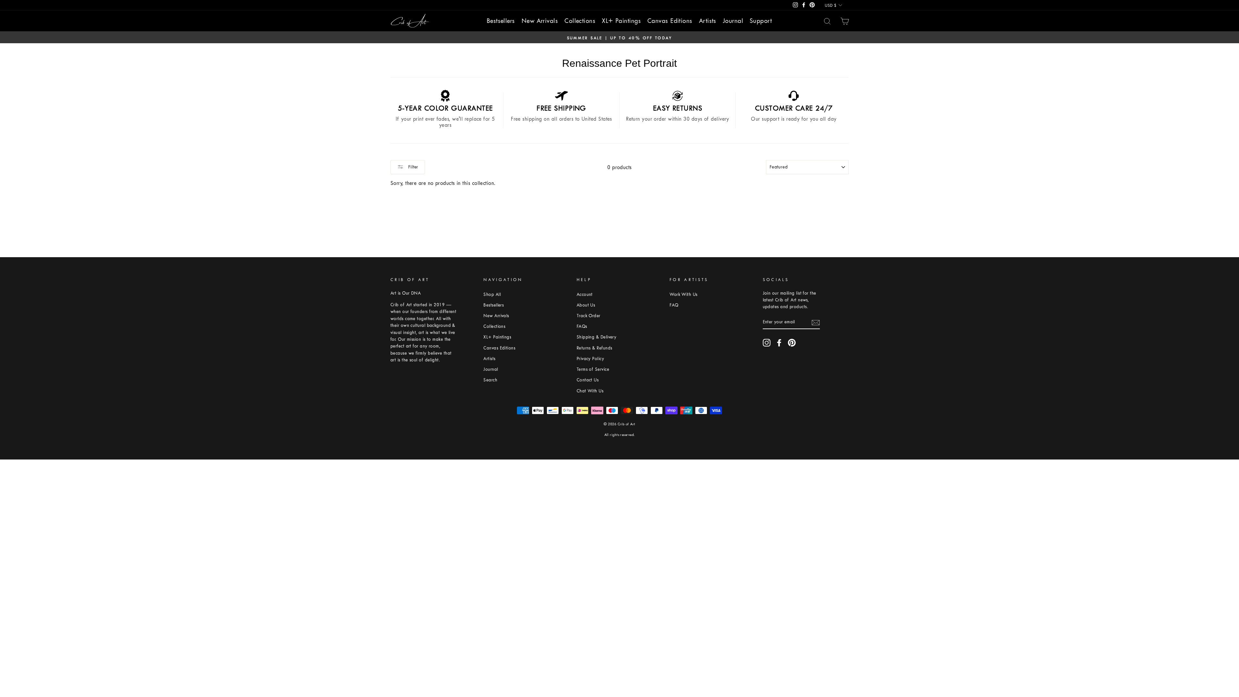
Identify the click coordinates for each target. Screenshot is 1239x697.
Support (761, 21)
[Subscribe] (815, 322)
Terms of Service (593, 369)
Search (490, 380)
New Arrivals (539, 21)
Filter (412, 167)
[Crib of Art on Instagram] (767, 343)
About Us (586, 305)
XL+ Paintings (621, 21)
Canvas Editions (669, 21)
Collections (579, 21)
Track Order (588, 315)
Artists (707, 21)
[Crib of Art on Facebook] (779, 343)
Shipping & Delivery (597, 337)
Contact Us (588, 380)
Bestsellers (501, 21)
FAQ (674, 305)
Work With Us (683, 294)
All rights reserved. (619, 435)
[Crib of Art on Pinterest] (792, 343)
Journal (733, 21)
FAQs (582, 326)
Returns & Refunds (594, 348)
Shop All (492, 294)
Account (585, 294)
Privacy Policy (590, 358)
